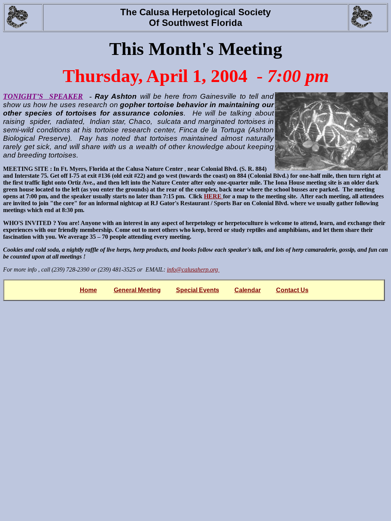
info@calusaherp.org (193, 269)
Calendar (247, 290)
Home (88, 290)
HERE (213, 196)
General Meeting (137, 290)
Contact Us (292, 290)
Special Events (197, 290)
